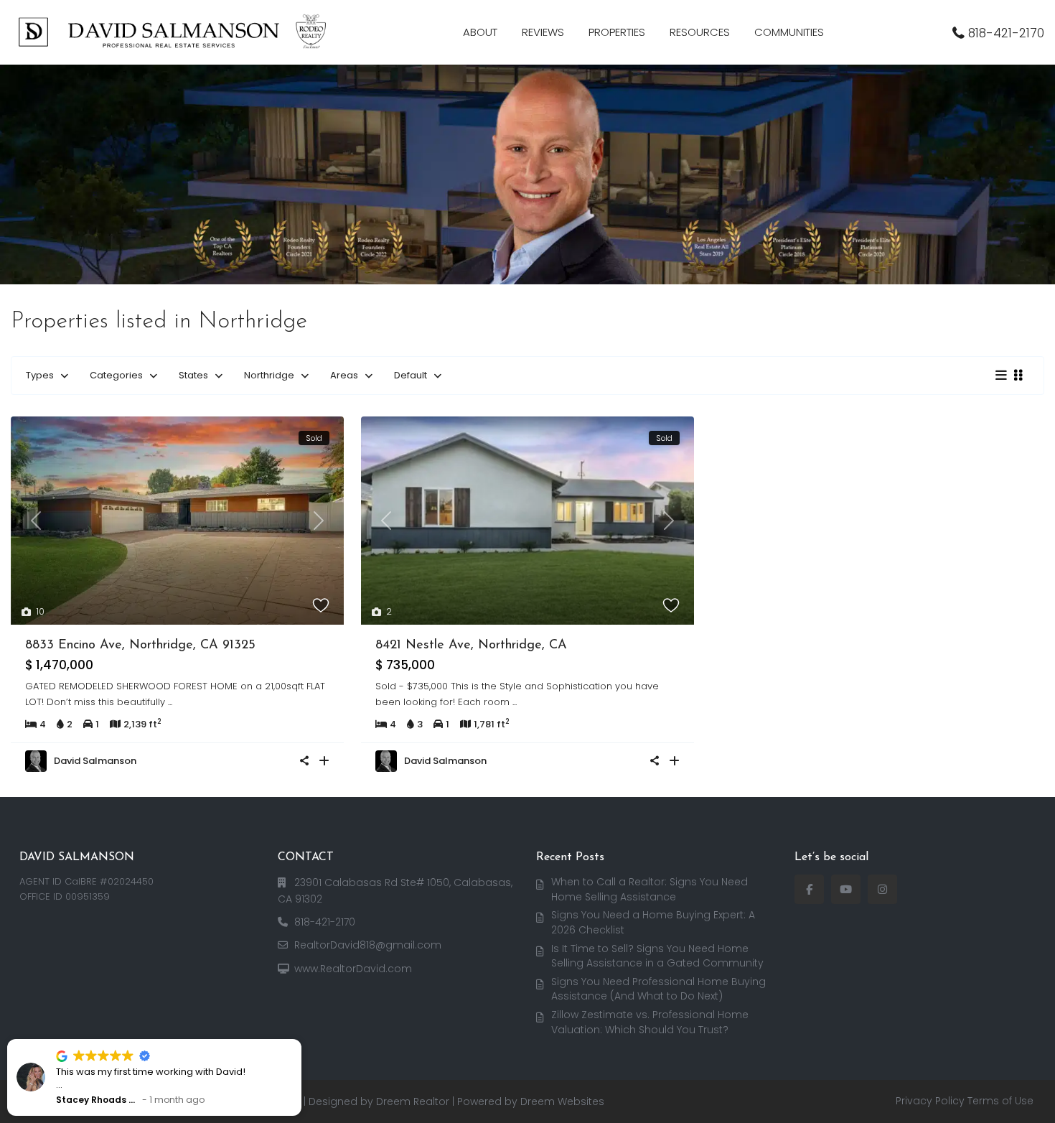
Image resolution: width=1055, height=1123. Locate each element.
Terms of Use (1000, 1101)
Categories (116, 375)
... (170, 702)
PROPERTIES (617, 31)
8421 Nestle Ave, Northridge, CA (471, 645)
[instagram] (882, 889)
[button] (181, 1040)
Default (410, 375)
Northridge (269, 375)
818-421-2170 (1006, 33)
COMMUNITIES (789, 31)
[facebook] (809, 889)
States (193, 375)
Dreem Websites (562, 1101)
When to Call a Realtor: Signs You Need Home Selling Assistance (649, 889)
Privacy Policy (930, 1101)
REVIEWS (543, 31)
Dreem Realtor (412, 1101)
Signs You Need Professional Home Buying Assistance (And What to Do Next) (658, 989)
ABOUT (480, 31)
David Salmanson (95, 761)
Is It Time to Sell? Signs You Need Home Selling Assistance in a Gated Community (657, 956)
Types (40, 375)
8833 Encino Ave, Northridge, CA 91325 (140, 645)
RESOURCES (700, 31)
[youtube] (846, 889)
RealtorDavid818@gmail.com (367, 945)
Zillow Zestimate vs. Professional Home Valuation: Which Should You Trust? (650, 1022)
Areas (344, 375)
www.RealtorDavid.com (353, 968)
